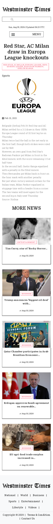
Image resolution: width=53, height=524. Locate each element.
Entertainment (26, 242)
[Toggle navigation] (13, 34)
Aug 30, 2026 (27, 255)
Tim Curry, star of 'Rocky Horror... (26, 248)
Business (26, 293)
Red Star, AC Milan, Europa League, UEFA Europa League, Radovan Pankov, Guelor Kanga (25, 67)
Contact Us (28, 518)
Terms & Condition (38, 514)
